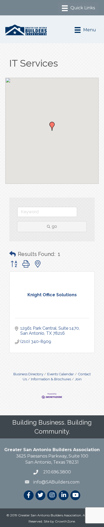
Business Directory (28, 374)
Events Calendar (60, 374)
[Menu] (78, 8)
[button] (52, 126)
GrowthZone (65, 521)
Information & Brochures (51, 379)
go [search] (54, 226)
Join (78, 379)
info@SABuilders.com (56, 482)
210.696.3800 (56, 471)
